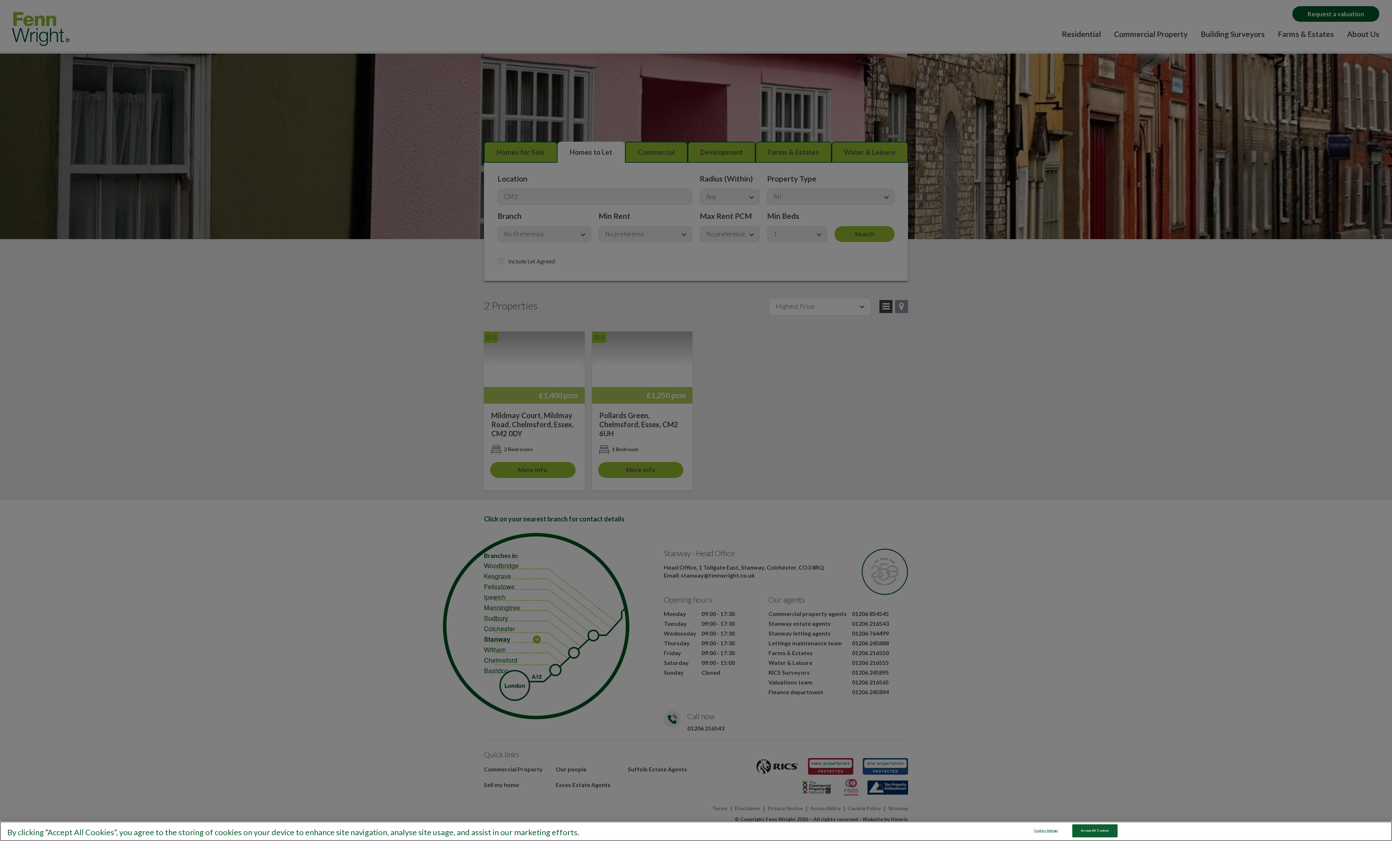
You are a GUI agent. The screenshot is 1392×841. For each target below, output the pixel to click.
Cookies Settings (1046, 830)
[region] (696, 831)
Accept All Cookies (1095, 830)
